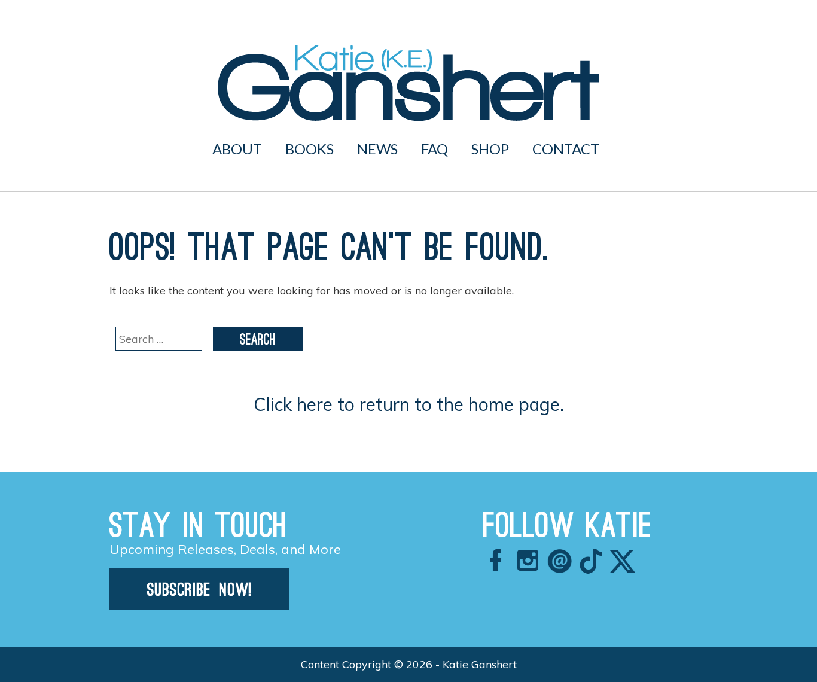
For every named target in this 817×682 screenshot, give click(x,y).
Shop (490, 148)
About (237, 148)
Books (309, 148)
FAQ (434, 148)
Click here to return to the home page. (409, 404)
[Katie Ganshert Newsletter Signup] (199, 606)
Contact (565, 148)
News (377, 148)
